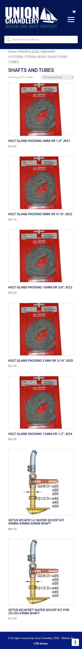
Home (12, 51)
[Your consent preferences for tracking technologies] (75, 642)
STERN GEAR (35, 56)
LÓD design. (41, 643)
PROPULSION (29, 51)
